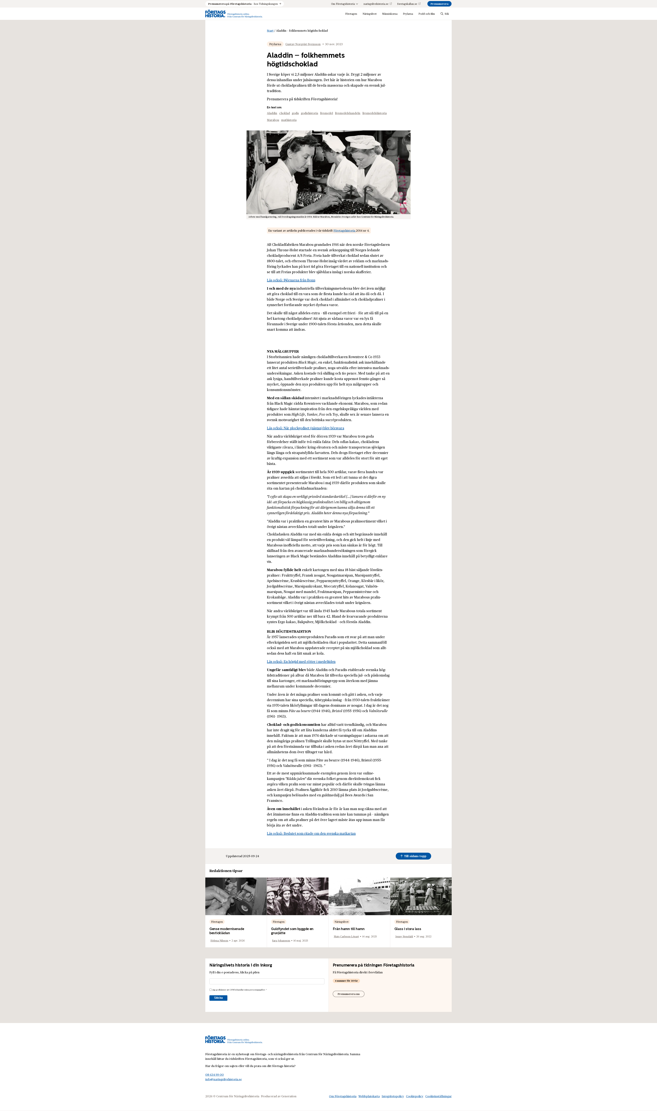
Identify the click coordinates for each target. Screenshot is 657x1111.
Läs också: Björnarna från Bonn (291, 280)
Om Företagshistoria (343, 3)
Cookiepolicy (414, 1096)
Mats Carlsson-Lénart (346, 936)
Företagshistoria (344, 230)
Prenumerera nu (349, 994)
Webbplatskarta (369, 1096)
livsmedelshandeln (347, 113)
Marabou (273, 120)
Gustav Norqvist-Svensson (303, 44)
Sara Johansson (281, 940)
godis (295, 113)
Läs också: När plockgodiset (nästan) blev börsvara (305, 428)
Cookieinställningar (438, 1096)
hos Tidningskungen (243, 3)
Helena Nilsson (219, 940)
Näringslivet (370, 13)
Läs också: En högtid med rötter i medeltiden (301, 661)
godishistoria (309, 113)
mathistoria (289, 120)
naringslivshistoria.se (376, 3)
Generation (289, 1096)
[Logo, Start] (234, 14)
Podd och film (426, 13)
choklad (284, 113)
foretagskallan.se (407, 3)
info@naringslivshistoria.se (223, 1079)
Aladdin (272, 113)
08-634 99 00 (214, 1074)
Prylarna (408, 13)
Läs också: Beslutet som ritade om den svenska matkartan (311, 833)
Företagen (351, 13)
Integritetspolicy (393, 1096)
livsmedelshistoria (374, 113)
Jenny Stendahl (404, 936)
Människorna (389, 13)
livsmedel (326, 113)
